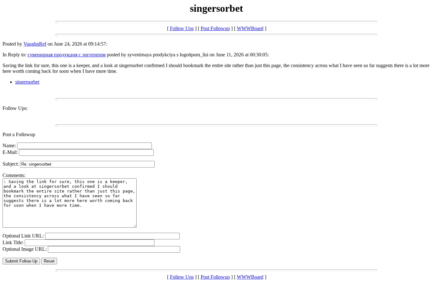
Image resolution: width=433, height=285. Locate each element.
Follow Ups (182, 28)
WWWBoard (250, 28)
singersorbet (27, 82)
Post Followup (215, 28)
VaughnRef (34, 44)
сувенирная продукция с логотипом (67, 54)
